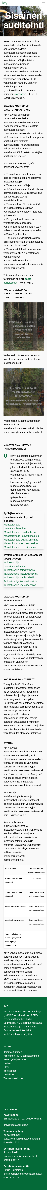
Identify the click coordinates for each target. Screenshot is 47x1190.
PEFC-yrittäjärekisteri (15, 1059)
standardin (20, 94)
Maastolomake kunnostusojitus (21, 543)
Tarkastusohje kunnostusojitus (20, 581)
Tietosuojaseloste (13, 1078)
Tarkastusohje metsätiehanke (20, 585)
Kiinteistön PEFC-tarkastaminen (21, 1055)
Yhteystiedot (10, 1070)
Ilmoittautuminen (13, 1052)
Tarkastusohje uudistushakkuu (20, 577)
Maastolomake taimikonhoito (20, 532)
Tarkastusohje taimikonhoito (19, 570)
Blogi (6, 1067)
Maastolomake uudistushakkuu (21, 539)
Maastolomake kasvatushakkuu (21, 536)
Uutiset (7, 1063)
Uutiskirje (9, 1074)
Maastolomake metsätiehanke (20, 547)
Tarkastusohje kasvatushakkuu (21, 573)
